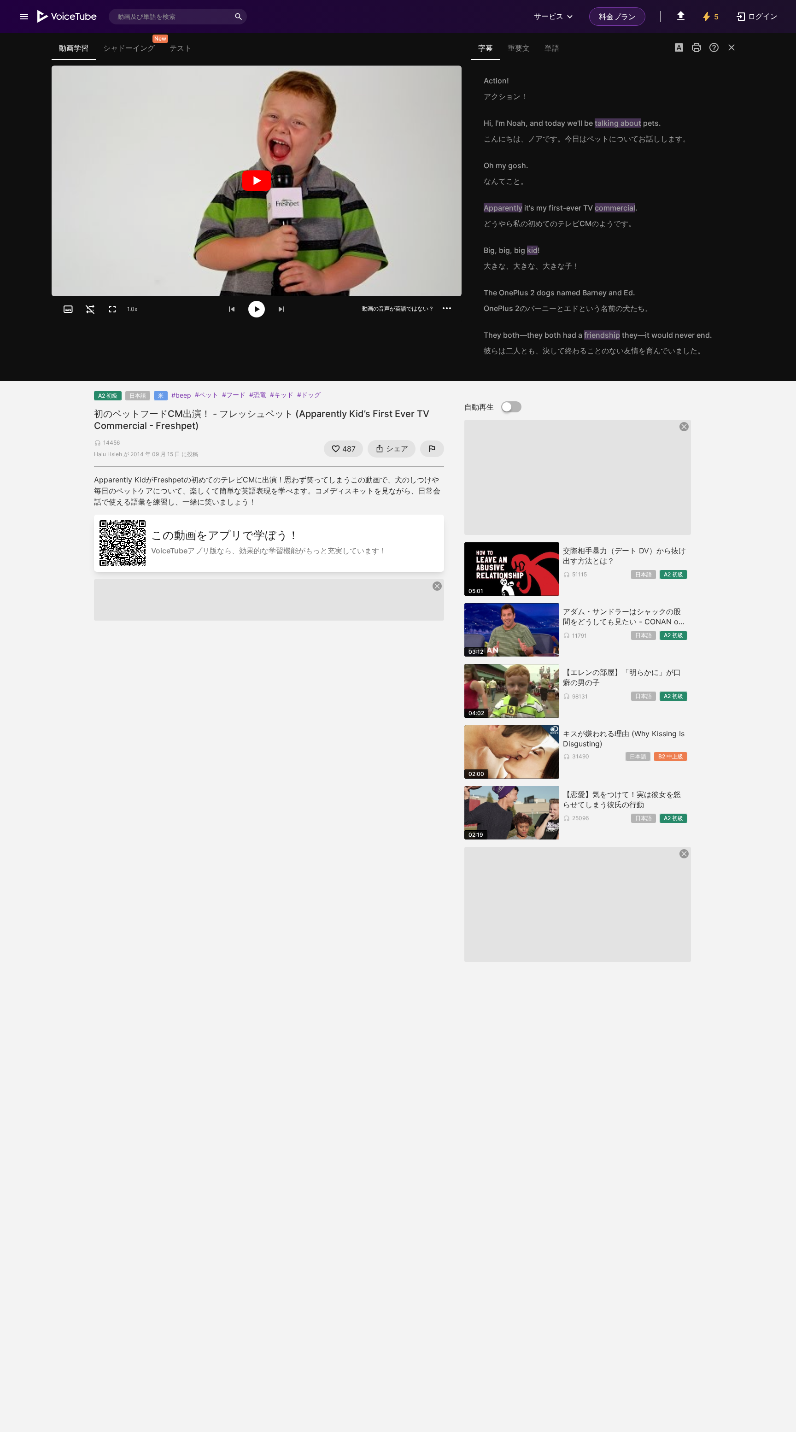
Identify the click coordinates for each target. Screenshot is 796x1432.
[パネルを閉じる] (731, 47)
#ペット (206, 395)
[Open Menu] (23, 16)
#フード (234, 395)
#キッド (281, 395)
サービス (548, 16)
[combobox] (169, 16)
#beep (181, 395)
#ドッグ (309, 395)
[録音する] (727, 88)
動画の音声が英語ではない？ (398, 308)
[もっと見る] (447, 308)
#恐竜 (257, 395)
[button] (679, 48)
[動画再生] (257, 180)
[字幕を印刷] (696, 47)
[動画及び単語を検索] (238, 16)
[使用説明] (714, 47)
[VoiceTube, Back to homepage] (67, 16)
